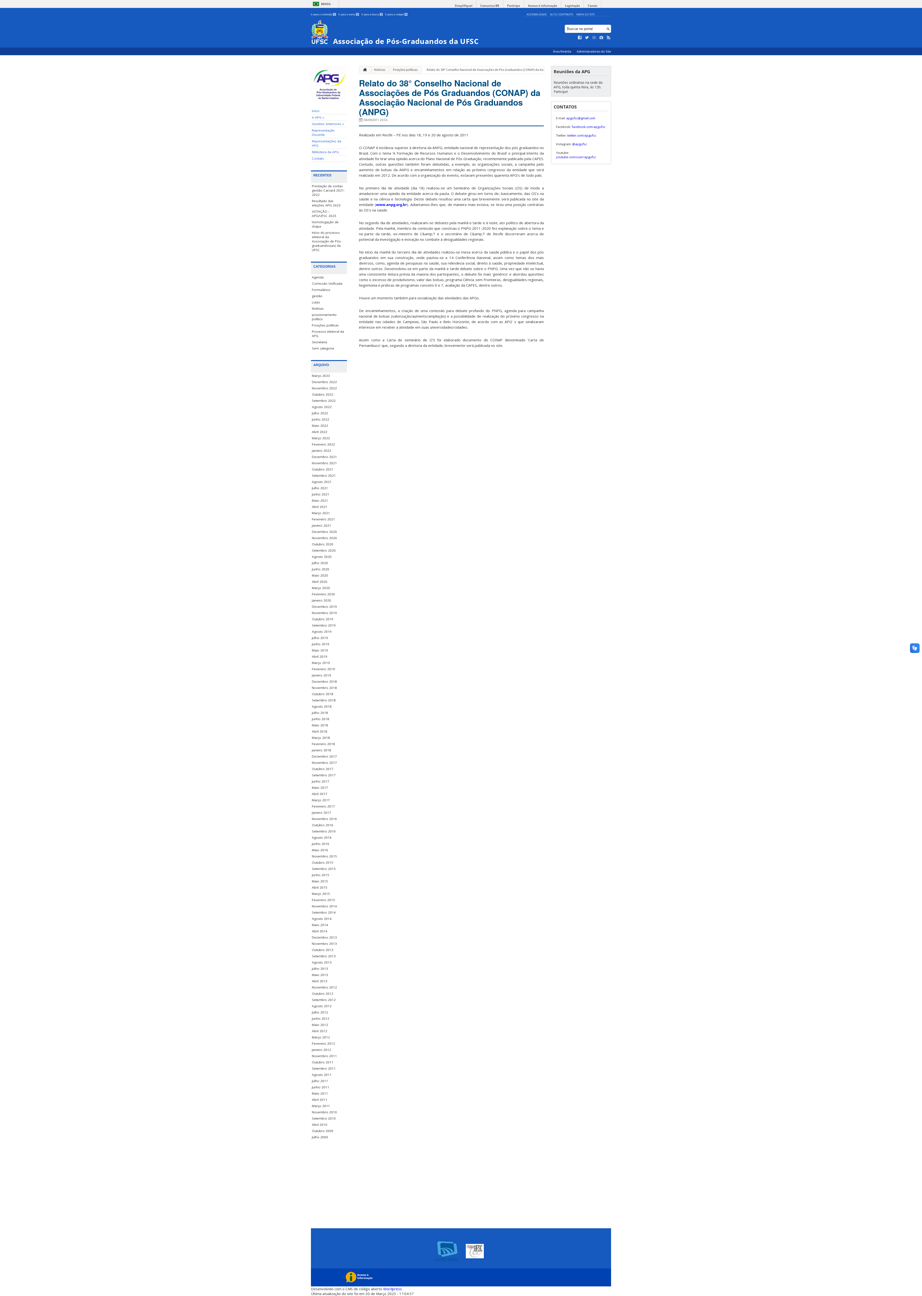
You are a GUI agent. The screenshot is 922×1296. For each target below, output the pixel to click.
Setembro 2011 (324, 1068)
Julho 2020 (320, 563)
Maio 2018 (320, 725)
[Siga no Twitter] (587, 38)
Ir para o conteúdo (323, 14)
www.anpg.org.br (391, 204)
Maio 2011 (320, 1093)
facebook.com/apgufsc (588, 127)
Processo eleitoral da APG (328, 333)
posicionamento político (324, 317)
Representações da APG (326, 143)
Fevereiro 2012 (323, 1043)
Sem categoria (323, 348)
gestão (317, 296)
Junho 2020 (320, 569)
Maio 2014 (320, 925)
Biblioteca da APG (325, 152)
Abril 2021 (319, 507)
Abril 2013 (319, 981)
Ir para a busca (371, 14)
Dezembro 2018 (324, 681)
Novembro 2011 (324, 1056)
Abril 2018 (319, 731)
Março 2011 (321, 1106)
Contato (318, 158)
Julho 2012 (320, 1012)
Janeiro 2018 (321, 750)
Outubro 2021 (322, 469)
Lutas (316, 302)
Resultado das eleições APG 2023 (326, 203)
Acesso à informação (542, 6)
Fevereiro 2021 (323, 519)
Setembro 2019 (324, 625)
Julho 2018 (320, 713)
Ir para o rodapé (396, 14)
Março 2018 (321, 737)
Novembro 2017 (324, 762)
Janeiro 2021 (321, 525)
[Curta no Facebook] (580, 38)
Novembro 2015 (324, 856)
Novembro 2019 (324, 613)
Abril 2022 (319, 432)
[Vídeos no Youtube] (594, 38)
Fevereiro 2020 (323, 594)
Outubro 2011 (322, 1062)
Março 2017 (321, 800)
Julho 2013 (320, 968)
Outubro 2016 (322, 825)
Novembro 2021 (324, 463)
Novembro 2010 (324, 1112)
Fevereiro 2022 (323, 444)
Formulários (321, 290)
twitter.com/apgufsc (581, 135)
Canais (592, 6)
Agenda (318, 277)
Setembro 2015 (324, 869)
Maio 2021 (320, 500)
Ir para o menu (348, 14)
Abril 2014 (319, 931)
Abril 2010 (319, 1124)
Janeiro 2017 (321, 812)
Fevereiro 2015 (323, 900)
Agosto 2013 (322, 962)
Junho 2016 (320, 844)
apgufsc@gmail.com (580, 118)
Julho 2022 (320, 413)
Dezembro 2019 (324, 606)
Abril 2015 (319, 887)
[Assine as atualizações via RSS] (609, 38)
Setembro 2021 (324, 475)
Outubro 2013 (322, 950)
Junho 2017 (320, 781)
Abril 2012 (319, 1031)
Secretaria (319, 342)
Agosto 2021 (322, 482)
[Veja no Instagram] (601, 38)
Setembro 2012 (324, 1000)
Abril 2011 (319, 1099)
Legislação (572, 6)
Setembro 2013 (324, 956)
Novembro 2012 (324, 987)
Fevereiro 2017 (323, 806)
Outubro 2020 (322, 544)
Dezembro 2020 (324, 532)
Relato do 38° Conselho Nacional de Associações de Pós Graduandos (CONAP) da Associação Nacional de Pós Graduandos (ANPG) (516, 70)
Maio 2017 (320, 787)
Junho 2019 (320, 644)
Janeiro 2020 (321, 600)
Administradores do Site (594, 51)
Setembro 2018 (324, 700)
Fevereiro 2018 (323, 744)
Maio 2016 (320, 850)
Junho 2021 (320, 494)
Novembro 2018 (324, 688)
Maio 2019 (320, 650)
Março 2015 (321, 894)
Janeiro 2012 (321, 1050)
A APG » (318, 117)
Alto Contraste (561, 14)
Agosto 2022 (322, 407)
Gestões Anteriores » (328, 124)
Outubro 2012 (322, 993)
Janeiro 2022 (321, 450)
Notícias (318, 308)
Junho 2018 (320, 719)
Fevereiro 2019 (323, 669)
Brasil (326, 4)
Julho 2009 (320, 1137)
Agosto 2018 (322, 706)
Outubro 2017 (322, 769)
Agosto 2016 (322, 837)
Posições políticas (325, 325)
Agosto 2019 (322, 631)
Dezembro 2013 (324, 937)
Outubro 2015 (322, 862)
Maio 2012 (320, 1025)
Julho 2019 (320, 638)
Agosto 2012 (322, 1006)
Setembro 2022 (324, 400)
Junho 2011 (320, 1087)
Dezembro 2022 (324, 382)
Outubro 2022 (322, 394)
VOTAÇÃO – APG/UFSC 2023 (324, 213)
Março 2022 (321, 438)
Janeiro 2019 (321, 675)
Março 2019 (321, 663)
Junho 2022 (320, 419)
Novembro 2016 (324, 819)
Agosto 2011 (322, 1075)
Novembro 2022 (324, 388)
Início (316, 111)
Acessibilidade (537, 14)
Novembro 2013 (324, 943)
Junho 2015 (320, 875)
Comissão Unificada (327, 283)
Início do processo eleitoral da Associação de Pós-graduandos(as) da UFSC (327, 241)
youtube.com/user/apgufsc (576, 157)
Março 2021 (321, 513)
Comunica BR (489, 6)
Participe (513, 6)
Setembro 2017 (324, 775)
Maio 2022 (320, 425)
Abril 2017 (319, 794)
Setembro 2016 (324, 831)
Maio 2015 (320, 881)
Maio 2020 (320, 575)
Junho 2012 (320, 1018)
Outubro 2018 (322, 694)
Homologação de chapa (325, 224)
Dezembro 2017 (324, 756)
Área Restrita (562, 51)
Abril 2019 (319, 656)
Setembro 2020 (324, 550)
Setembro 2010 (324, 1118)
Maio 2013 (320, 975)
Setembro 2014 (324, 912)
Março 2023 (321, 376)
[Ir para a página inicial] (363, 70)
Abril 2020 (319, 581)
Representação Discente (323, 132)
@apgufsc (579, 144)
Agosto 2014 (322, 918)
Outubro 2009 (322, 1131)
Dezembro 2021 (324, 457)
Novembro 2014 (324, 906)
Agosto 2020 (322, 557)
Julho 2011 (320, 1081)
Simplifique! (463, 6)
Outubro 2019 (322, 619)
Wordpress (392, 1288)
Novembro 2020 (324, 538)
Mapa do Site (585, 14)
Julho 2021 (320, 488)
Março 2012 (321, 1037)
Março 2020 (321, 588)
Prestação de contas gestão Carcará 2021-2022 (328, 190)
